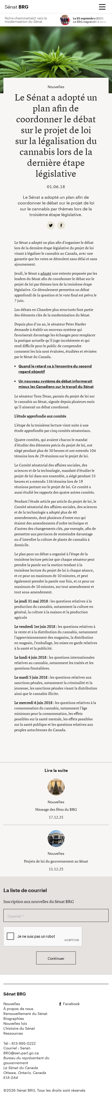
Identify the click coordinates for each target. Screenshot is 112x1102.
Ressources (13, 1033)
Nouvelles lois (15, 1023)
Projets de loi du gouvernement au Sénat (56, 861)
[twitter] (51, 225)
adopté (45, 273)
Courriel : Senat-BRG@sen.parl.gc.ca (21, 1050)
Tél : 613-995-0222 (19, 1043)
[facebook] (61, 225)
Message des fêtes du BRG (56, 809)
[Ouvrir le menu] (102, 7)
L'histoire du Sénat (19, 1028)
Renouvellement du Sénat (25, 1013)
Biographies (13, 1018)
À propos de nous (18, 1008)
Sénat (16, 7)
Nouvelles (11, 1003)
